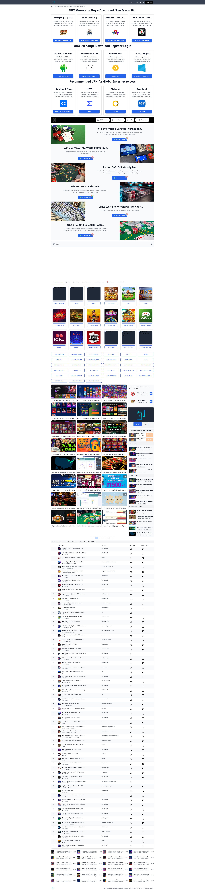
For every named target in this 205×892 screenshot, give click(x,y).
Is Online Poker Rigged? (68, 607)
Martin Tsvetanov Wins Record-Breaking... (73, 831)
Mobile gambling (94, 365)
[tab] (57, 282)
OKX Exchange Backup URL (142, 53)
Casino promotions (146, 370)
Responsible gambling (111, 365)
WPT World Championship (69, 783)
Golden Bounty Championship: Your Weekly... (74, 690)
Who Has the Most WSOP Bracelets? (71, 840)
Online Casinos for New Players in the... (72, 731)
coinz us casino (94, 381)
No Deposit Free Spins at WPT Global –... (72, 712)
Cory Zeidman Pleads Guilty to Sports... (72, 763)
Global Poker (65, 646)
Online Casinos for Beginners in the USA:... (73, 726)
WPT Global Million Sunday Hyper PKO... (72, 580)
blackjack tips (65, 623)
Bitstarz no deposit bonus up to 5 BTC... (72, 603)
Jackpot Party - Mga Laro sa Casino (129, 347)
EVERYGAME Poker (67, 641)
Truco (76, 303)
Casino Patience (146, 325)
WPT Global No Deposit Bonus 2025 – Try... (73, 740)
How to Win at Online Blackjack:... (71, 621)
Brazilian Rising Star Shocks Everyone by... (73, 612)
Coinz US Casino (140, 461)
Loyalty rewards (111, 375)
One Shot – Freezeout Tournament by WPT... (73, 667)
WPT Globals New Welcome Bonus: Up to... (73, 699)
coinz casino (59, 381)
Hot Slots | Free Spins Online (115, 17)
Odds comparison (128, 370)
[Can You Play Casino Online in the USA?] (132, 534)
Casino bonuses (59, 365)
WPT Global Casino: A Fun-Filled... (71, 717)
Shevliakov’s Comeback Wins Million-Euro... (73, 635)
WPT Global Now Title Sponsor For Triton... (73, 836)
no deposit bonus (66, 604)
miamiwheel (111, 325)
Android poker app (67, 787)
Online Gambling (147, 535)
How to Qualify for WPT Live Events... (71, 749)
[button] (94, 538)
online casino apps (67, 705)
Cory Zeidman (65, 764)
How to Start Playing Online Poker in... (72, 818)
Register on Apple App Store (89, 53)
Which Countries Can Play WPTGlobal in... (73, 845)
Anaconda (76, 325)
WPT (63, 673)
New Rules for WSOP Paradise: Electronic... (73, 758)
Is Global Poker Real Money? (69, 644)
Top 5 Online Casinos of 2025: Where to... (73, 566)
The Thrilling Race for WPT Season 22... (72, 680)
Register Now (115, 53)
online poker (65, 609)
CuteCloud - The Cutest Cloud (63, 89)
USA (142, 535)
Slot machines (93, 354)
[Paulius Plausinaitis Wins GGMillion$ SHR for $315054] (132, 517)
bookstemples (128, 325)
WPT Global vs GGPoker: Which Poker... (72, 776)
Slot (136, 2)
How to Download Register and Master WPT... (74, 653)
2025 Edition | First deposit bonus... (71, 598)
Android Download (63, 53)
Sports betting (111, 359)
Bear (128, 303)
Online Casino (140, 529)
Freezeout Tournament (153, 524)
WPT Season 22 (66, 682)
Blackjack (111, 354)
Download (149, 2)
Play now (149, 435)
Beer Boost (111, 303)
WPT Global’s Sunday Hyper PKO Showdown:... (74, 626)
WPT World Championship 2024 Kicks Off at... (74, 781)
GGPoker (142, 518)
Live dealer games (76, 359)
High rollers (128, 365)
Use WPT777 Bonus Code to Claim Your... (72, 630)
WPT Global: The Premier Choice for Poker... (73, 827)
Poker (142, 2)
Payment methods (76, 375)
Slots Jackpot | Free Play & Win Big (63, 17)
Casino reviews (145, 365)
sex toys (64, 710)
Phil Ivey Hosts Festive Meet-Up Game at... (73, 795)
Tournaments (76, 370)
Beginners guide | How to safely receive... (73, 594)
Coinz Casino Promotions (152, 466)
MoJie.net (115, 89)
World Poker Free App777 (139, 435)
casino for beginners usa (68, 728)
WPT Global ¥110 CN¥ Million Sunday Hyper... (74, 685)
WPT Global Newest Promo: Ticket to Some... (73, 676)
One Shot (145, 524)
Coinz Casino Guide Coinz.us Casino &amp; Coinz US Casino (69, 6)
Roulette (128, 354)
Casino (131, 2)
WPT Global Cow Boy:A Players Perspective (73, 822)
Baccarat (76, 347)
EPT (63, 614)
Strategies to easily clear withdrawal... (72, 648)
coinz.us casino (77, 381)
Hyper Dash (65, 774)
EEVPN (89, 89)
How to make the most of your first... (71, 662)
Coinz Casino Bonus (141, 466)
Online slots (128, 359)
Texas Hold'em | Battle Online (89, 17)
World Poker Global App (140, 433)
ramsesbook (94, 325)
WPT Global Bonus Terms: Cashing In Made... (74, 799)
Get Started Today (119, 140)
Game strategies (59, 370)
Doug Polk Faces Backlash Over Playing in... (73, 589)
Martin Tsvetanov (66, 833)
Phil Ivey (64, 796)
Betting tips (111, 370)
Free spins (59, 375)
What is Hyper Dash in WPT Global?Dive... (73, 772)
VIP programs (76, 365)
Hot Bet (94, 303)
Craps (146, 359)
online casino (65, 595)
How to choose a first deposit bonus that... (73, 767)
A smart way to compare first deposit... (72, 616)
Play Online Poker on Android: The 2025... (73, 786)
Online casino (59, 354)
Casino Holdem (93, 347)
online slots (65, 577)
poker (63, 746)
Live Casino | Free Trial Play (141, 17)
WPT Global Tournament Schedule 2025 (72, 808)
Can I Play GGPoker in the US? (70, 754)
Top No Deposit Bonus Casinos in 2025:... (73, 562)
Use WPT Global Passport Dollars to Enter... (73, 804)
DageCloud (141, 89)
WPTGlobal (65, 847)
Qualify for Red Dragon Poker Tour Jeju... (73, 584)
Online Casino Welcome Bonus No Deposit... (73, 658)
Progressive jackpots (94, 359)
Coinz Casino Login (149, 455)
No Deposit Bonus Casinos (69, 563)
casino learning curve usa (69, 732)
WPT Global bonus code (68, 632)
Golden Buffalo (59, 303)
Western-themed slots (68, 824)
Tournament (147, 518)
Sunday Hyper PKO (67, 627)
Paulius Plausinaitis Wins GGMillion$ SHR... (73, 744)
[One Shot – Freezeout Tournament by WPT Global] (132, 523)
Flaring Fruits (59, 325)
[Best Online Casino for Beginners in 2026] (132, 528)
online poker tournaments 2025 (70, 737)
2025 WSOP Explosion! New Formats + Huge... (74, 557)
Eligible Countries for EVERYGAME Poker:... (73, 639)
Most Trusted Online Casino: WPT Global (72, 813)
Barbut (59, 347)
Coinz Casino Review (141, 472)
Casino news (128, 375)
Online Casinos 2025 (67, 568)
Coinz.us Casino (147, 450)
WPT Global (139, 524)
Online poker (94, 370)
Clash (146, 303)
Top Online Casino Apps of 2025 (70, 703)
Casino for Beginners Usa (143, 513)
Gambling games (77, 354)
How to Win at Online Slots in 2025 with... (73, 575)
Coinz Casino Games (149, 461)
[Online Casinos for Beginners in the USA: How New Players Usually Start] (132, 512)
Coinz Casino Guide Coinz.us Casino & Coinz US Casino (128, 888)
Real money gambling (146, 375)
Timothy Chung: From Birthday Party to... (73, 694)
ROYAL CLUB (111, 347)
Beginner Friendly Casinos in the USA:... (72, 571)
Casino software (94, 375)
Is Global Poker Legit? (67, 790)
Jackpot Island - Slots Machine (146, 347)
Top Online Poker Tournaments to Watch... (73, 735)
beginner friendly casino (68, 572)
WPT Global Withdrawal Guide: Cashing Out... (74, 552)
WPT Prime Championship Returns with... (73, 671)
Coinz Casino (139, 450)
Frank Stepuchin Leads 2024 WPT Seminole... (74, 722)
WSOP (63, 559)
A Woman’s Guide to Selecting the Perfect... (73, 708)
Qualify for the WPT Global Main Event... (72, 548)
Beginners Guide (147, 529)
